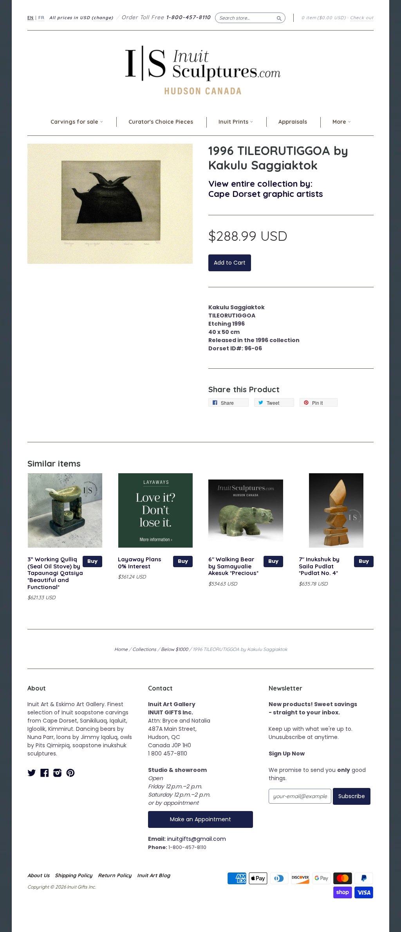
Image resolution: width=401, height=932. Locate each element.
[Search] (279, 17)
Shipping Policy (73, 875)
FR (41, 17)
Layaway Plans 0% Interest (139, 562)
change (102, 17)
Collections (144, 649)
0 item (324, 17)
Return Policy (115, 875)
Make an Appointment (200, 819)
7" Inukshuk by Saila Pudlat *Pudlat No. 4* (319, 566)
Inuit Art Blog (153, 875)
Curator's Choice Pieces (160, 121)
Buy (92, 561)
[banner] (200, 69)
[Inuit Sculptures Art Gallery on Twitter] (31, 773)
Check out (362, 17)
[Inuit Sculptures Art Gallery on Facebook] (44, 773)
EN (30, 17)
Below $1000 (174, 649)
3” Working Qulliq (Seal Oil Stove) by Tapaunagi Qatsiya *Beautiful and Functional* (55, 573)
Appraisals (292, 121)
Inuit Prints (234, 121)
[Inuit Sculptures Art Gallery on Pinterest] (70, 773)
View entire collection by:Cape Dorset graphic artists (265, 188)
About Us (38, 875)
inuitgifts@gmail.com (196, 839)
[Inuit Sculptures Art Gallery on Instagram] (57, 773)
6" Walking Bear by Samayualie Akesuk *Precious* (233, 566)
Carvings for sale (75, 121)
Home (121, 649)
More (340, 121)
